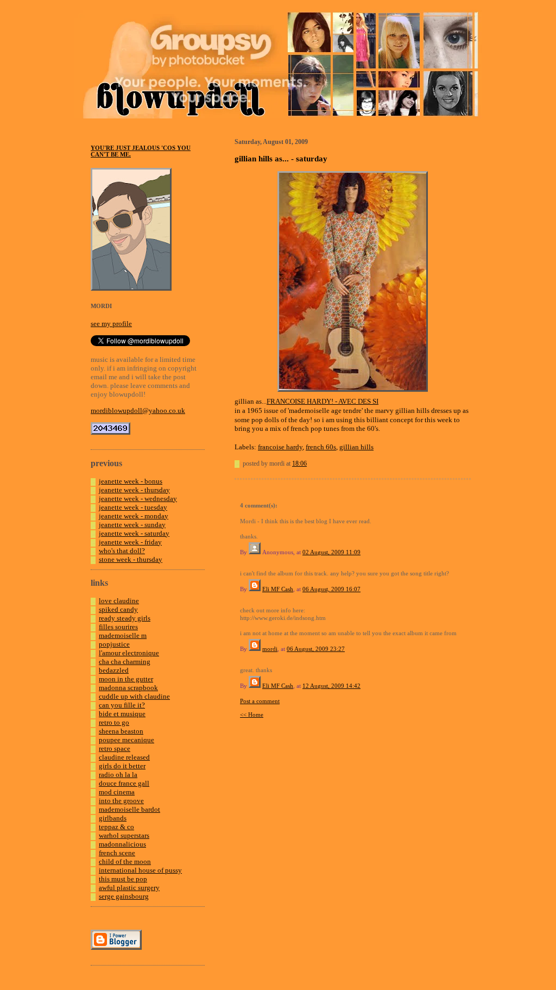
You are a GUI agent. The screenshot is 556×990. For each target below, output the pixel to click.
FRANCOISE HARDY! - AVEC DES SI (322, 401)
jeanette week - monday (133, 516)
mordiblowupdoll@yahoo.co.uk (138, 410)
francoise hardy (280, 447)
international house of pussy (140, 870)
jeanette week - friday (130, 542)
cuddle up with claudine (134, 696)
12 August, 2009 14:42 (331, 685)
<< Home (251, 714)
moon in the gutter (126, 679)
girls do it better (122, 766)
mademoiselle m (123, 635)
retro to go (114, 722)
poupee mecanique (126, 740)
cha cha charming (124, 661)
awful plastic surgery (129, 888)
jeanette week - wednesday (138, 498)
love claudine (119, 601)
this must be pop (123, 879)
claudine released (124, 757)
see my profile (111, 323)
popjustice (114, 644)
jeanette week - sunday (132, 525)
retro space (114, 748)
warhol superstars (124, 835)
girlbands (113, 818)
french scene (117, 853)
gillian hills (356, 447)
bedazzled (114, 670)
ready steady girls (124, 618)
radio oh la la (118, 774)
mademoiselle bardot (129, 809)
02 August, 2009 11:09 (331, 552)
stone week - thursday (130, 559)
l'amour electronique (129, 653)
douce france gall (124, 783)
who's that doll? (122, 551)
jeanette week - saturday (134, 533)
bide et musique (122, 714)
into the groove (121, 801)
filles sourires (118, 627)
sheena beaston (121, 731)
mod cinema (117, 792)
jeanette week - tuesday (133, 507)
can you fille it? (122, 705)
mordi (269, 649)
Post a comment (260, 701)
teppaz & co (116, 827)
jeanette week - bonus (130, 481)
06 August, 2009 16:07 (331, 589)
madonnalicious (122, 844)
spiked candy (118, 609)
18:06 (299, 463)
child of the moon (125, 861)
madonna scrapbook (128, 688)
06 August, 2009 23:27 (316, 649)
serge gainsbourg (124, 896)
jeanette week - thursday (134, 490)
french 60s (321, 447)
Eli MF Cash (277, 589)
